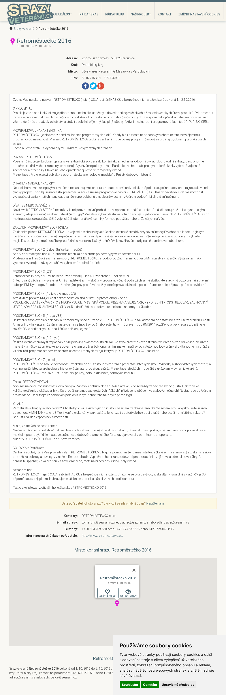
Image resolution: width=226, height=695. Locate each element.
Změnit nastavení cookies (199, 14)
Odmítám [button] (150, 684)
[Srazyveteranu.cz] (30, 14)
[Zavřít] (134, 570)
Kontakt (164, 14)
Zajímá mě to (107, 595)
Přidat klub (114, 14)
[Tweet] (93, 86)
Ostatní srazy (128, 595)
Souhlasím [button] (130, 684)
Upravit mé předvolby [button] (178, 684)
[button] (117, 603)
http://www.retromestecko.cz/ (103, 535)
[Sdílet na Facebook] (85, 86)
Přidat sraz (88, 14)
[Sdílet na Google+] (100, 86)
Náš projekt (141, 14)
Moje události (61, 14)
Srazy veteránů (24, 28)
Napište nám (155, 503)
